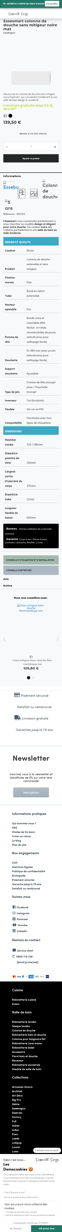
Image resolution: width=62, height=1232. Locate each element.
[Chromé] (5, 116)
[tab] (31, 176)
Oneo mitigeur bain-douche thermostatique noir (32, 661)
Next (57, 639)
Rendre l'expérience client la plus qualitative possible (30, 1215)
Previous (4, 639)
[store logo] (18, 14)
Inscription (31, 792)
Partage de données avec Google (21, 1212)
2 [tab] (33, 677)
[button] (18, 78)
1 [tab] (28, 677)
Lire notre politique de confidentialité (20, 1197)
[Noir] (10, 116)
